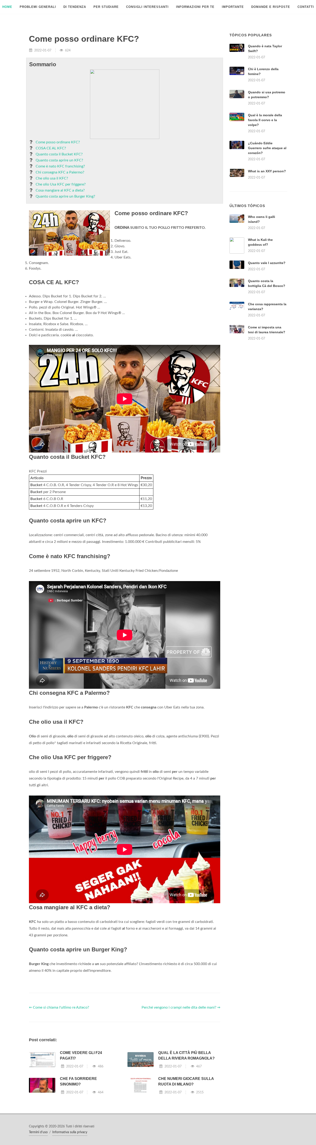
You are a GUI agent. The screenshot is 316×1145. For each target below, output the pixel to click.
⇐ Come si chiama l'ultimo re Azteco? (59, 1007)
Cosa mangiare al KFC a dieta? (60, 190)
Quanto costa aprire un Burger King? (65, 196)
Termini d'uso (38, 1132)
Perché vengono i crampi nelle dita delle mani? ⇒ (181, 1007)
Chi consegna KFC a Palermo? (60, 172)
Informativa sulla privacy (69, 1132)
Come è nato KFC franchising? (60, 166)
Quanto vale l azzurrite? (266, 263)
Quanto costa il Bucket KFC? (59, 154)
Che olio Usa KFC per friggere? (61, 184)
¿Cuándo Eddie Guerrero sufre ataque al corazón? (267, 148)
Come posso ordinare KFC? (58, 142)
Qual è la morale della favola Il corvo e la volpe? (265, 120)
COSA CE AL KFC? (51, 148)
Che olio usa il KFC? (52, 178)
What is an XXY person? (267, 171)
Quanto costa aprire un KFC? (59, 160)
